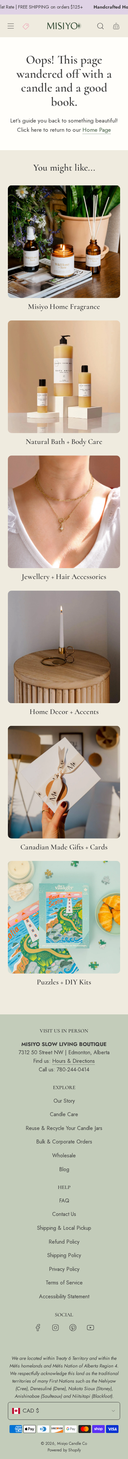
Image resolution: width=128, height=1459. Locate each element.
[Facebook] (38, 1327)
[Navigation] (10, 26)
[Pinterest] (73, 1327)
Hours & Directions (73, 1061)
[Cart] (116, 26)
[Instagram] (55, 1327)
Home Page (96, 129)
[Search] (100, 26)
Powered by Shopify (64, 1450)
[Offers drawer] (26, 26)
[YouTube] (90, 1327)
